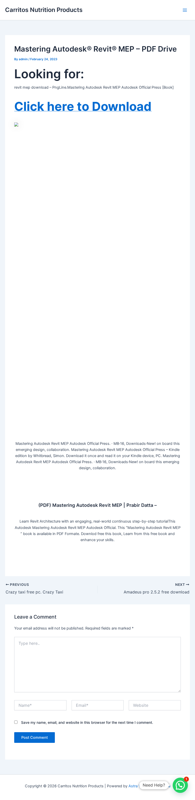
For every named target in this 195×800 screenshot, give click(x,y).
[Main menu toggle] (185, 10)
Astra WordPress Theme (149, 786)
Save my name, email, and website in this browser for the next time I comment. (87, 722)
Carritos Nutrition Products (44, 9)
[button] (180, 785)
